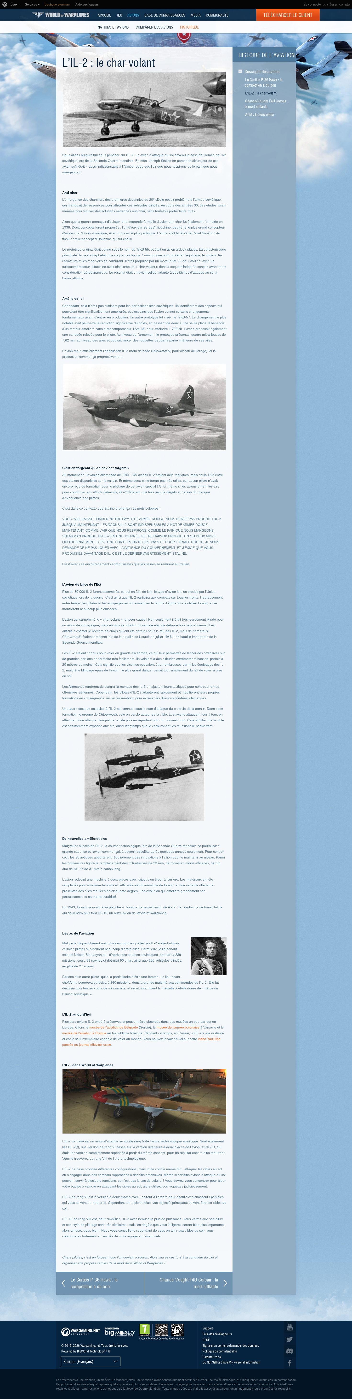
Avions (133, 15)
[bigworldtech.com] (120, 1332)
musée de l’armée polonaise (178, 1027)
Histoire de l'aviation (266, 55)
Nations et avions (113, 26)
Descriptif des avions (262, 71)
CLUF (206, 1339)
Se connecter (312, 4)
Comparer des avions (154, 26)
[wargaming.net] (80, 1332)
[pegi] (161, 1332)
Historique (189, 26)
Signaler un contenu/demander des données (231, 1345)
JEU (119, 15)
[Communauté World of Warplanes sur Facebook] (290, 1363)
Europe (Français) (78, 1361)
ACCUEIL (104, 15)
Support (208, 1328)
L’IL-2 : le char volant (260, 92)
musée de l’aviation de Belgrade (113, 1027)
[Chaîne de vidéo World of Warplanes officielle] (290, 1327)
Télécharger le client (287, 15)
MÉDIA (196, 15)
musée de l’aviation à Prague (84, 1033)
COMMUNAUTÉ (217, 15)
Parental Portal (212, 1356)
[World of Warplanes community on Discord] (290, 1351)
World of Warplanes (60, 15)
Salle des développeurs (217, 1333)
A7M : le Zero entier (259, 114)
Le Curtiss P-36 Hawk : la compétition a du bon (263, 82)
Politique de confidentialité (220, 1351)
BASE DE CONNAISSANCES (164, 15)
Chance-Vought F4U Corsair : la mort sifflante (266, 103)
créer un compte (338, 4)
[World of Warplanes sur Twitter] (290, 1339)
